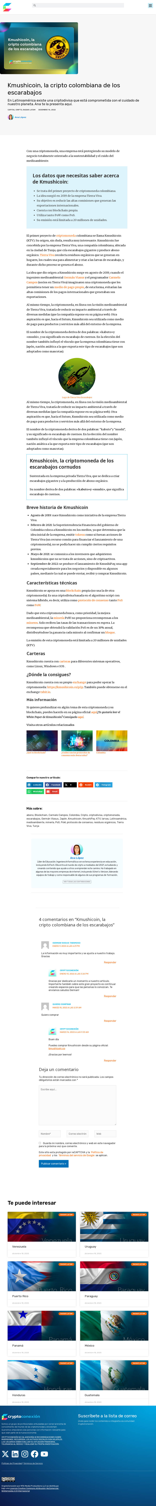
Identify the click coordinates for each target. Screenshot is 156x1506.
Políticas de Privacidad (12, 1463)
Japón (63, 818)
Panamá (17, 1345)
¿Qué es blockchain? (36, 752)
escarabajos (33, 818)
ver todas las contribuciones (77, 882)
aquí (94, 712)
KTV (98, 818)
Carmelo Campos (58, 815)
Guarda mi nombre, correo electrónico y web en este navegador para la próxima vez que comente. (77, 1145)
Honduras (18, 1395)
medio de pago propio (69, 287)
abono (30, 815)
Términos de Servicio (33, 1463)
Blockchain (41, 815)
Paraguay (91, 1296)
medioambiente (35, 822)
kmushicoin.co (57, 1048)
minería (58, 618)
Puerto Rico (20, 1296)
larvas (105, 818)
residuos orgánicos (105, 822)
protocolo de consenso (93, 600)
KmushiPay (89, 818)
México (89, 1345)
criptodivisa (95, 815)
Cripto (84, 815)
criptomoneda (66, 235)
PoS (120, 600)
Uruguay (90, 1246)
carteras (64, 661)
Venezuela (19, 1246)
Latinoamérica (118, 818)
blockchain (73, 590)
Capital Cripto (15, 110)
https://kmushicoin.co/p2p (65, 687)
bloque (110, 632)
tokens (80, 534)
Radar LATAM (29, 110)
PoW (37, 605)
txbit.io (45, 692)
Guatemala (92, 1395)
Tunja (36, 826)
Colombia (101, 752)
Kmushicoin (74, 818)
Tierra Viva (47, 255)
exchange (79, 682)
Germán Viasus (74, 277)
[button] (150, 5)
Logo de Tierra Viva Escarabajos (77, 397)
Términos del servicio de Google (76, 1155)
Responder (110, 962)
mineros (32, 622)
